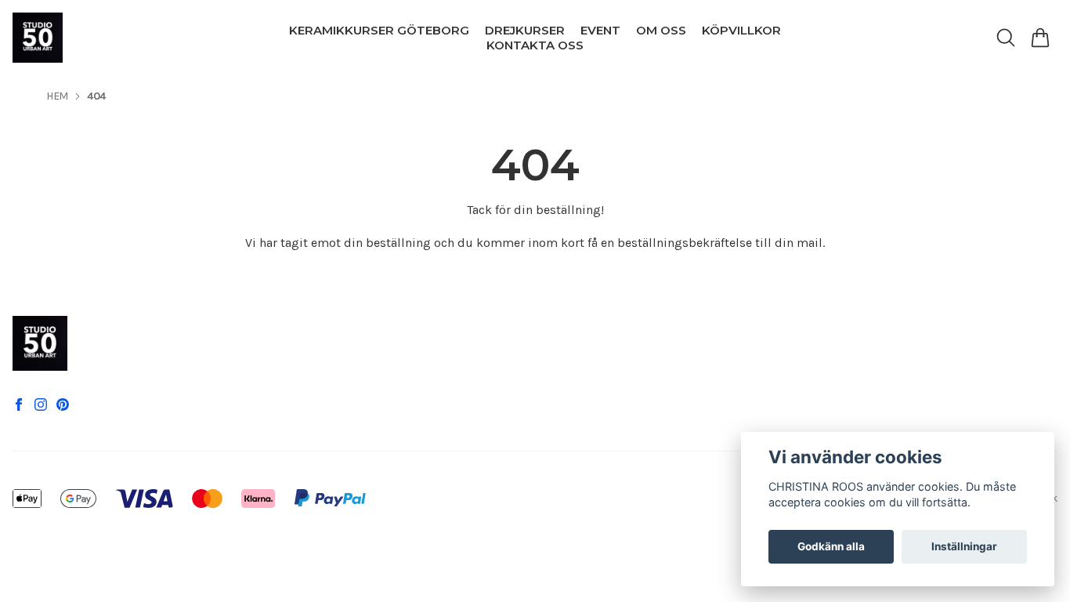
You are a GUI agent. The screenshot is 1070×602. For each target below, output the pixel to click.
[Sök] (1006, 38)
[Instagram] (40, 404)
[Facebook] (19, 404)
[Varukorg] (1040, 38)
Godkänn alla (831, 546)
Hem (57, 96)
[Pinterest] (62, 404)
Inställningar (964, 546)
